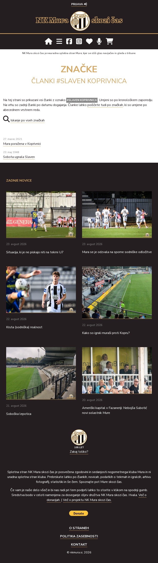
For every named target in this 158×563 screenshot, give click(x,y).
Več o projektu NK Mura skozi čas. (87, 500)
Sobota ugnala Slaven (19, 157)
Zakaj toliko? (79, 451)
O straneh (79, 528)
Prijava (77, 4)
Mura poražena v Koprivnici (22, 144)
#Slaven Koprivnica (82, 100)
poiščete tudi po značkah (105, 105)
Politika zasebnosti (79, 536)
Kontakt (79, 544)
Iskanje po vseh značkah (27, 120)
